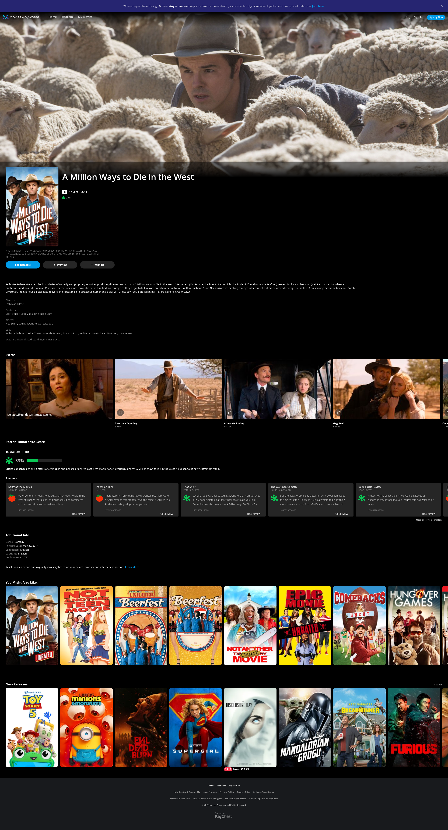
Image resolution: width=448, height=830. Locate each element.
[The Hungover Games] (414, 625)
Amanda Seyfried (52, 333)
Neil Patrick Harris (89, 333)
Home (53, 17)
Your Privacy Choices (235, 798)
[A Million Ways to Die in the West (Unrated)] (32, 625)
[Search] (408, 17)
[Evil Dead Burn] (141, 727)
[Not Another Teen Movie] (86, 625)
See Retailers (23, 264)
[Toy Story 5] (32, 727)
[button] (168, 389)
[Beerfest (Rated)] (195, 625)
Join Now (318, 6)
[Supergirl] (195, 727)
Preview (62, 264)
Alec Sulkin (11, 323)
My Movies (85, 17)
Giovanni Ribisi (70, 333)
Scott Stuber (12, 313)
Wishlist (99, 264)
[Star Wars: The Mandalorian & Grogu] (305, 727)
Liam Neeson (126, 333)
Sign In (418, 17)
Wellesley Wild (45, 323)
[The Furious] (414, 727)
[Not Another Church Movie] (250, 625)
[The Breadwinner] (359, 727)
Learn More (132, 567)
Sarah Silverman (108, 333)
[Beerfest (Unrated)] (141, 625)
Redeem (67, 17)
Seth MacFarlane (15, 304)
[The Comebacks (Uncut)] (359, 625)
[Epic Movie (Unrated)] (305, 625)
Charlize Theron (33, 333)
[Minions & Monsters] (86, 727)
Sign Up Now (436, 17)
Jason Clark (46, 313)
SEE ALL (438, 684)
